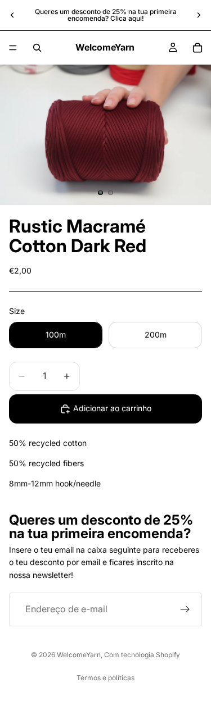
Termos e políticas (105, 677)
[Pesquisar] (37, 47)
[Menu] (13, 48)
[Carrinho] (197, 47)
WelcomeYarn (79, 654)
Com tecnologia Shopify (142, 654)
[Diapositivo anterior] (12, 15)
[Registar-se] (185, 609)
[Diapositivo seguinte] (198, 15)
